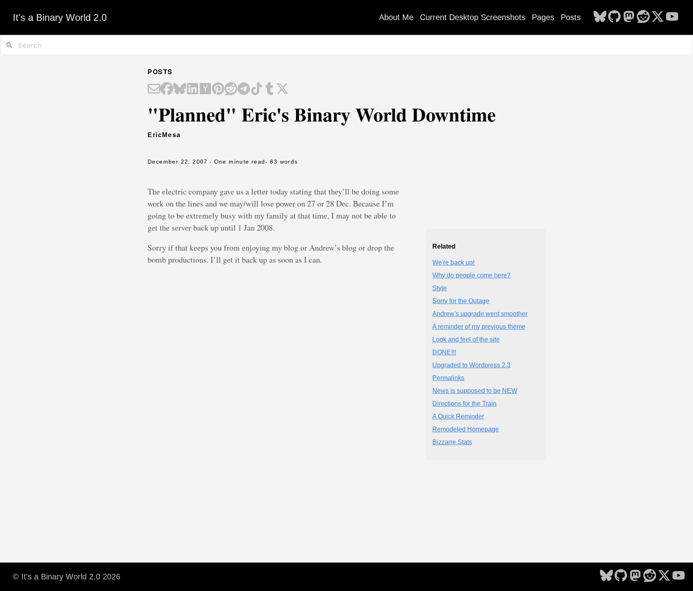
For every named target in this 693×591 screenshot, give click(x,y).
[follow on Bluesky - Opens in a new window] (600, 17)
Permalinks (448, 377)
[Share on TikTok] (256, 89)
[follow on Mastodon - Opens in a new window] (628, 17)
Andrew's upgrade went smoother (479, 313)
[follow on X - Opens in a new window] (657, 17)
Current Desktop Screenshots (472, 17)
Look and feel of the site (466, 339)
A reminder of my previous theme (478, 326)
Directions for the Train (464, 403)
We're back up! (453, 262)
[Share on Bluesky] (179, 89)
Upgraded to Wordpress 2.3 (471, 365)
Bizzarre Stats (452, 442)
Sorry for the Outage (460, 301)
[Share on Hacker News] (205, 89)
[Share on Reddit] (231, 89)
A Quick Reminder (458, 416)
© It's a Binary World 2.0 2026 (66, 576)
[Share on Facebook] (166, 89)
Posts (571, 17)
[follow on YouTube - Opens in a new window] (672, 17)
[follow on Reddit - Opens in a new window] (643, 17)
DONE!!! (444, 352)
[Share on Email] (154, 89)
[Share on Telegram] (243, 89)
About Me (396, 17)
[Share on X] (282, 89)
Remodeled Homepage (465, 429)
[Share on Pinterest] (218, 89)
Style (439, 288)
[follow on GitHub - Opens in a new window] (614, 17)
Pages (543, 17)
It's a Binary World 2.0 (60, 17)
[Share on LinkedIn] (192, 89)
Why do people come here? (471, 275)
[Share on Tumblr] (269, 89)
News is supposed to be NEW (474, 390)
